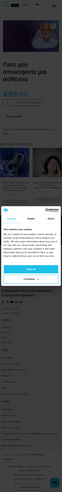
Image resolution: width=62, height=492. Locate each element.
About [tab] (51, 218)
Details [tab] (31, 218)
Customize (29, 279)
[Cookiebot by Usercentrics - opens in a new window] (45, 210)
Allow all (31, 269)
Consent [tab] (11, 218)
